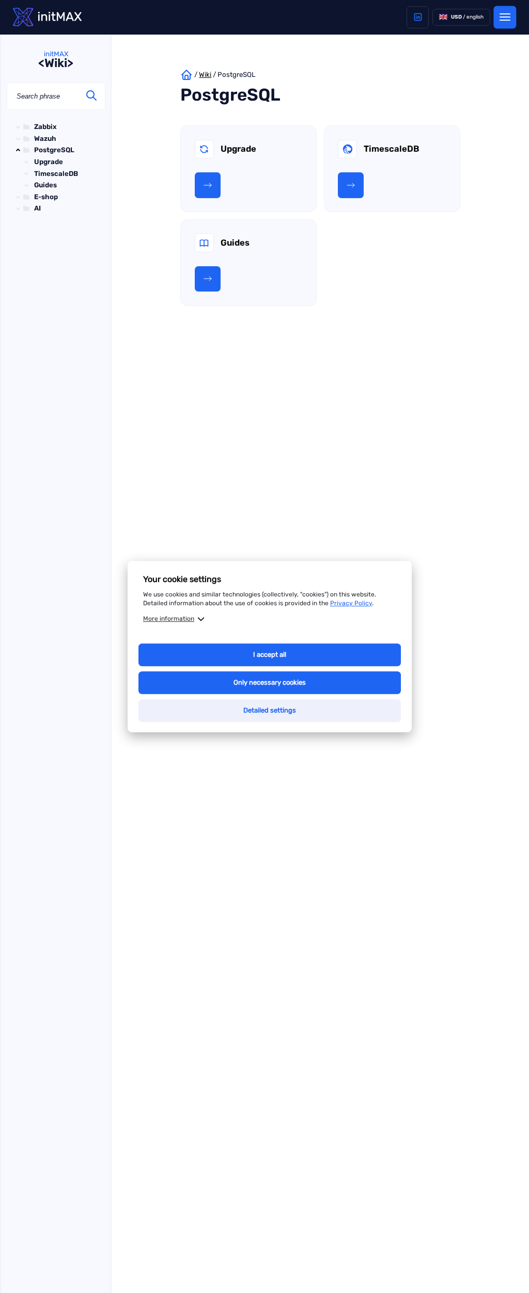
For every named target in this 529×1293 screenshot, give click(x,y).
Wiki (205, 74)
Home (186, 75)
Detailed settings (269, 710)
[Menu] (505, 17)
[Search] (91, 96)
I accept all (269, 654)
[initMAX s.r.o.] (47, 17)
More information (168, 618)
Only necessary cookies (270, 682)
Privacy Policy (351, 603)
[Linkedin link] (418, 17)
